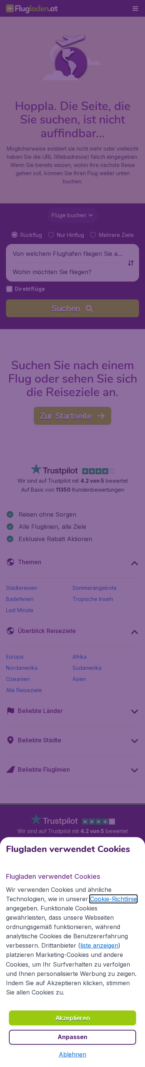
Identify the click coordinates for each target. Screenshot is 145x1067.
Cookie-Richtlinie (113, 899)
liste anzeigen (99, 945)
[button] (72, 1054)
